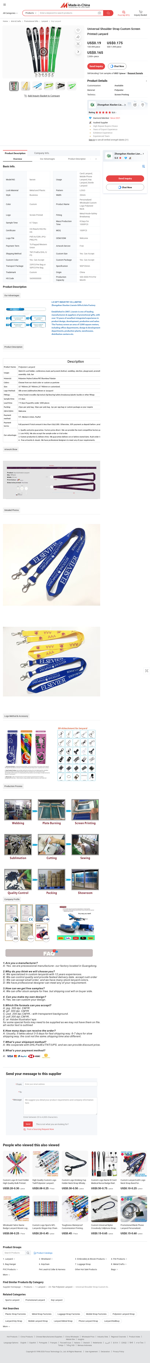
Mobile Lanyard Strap (38, 1321)
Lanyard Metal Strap (63, 1321)
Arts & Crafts (16, 21)
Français (53, 1342)
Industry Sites (102, 1336)
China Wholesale (72, 1336)
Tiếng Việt (70, 1345)
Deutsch (86, 1342)
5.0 (117, 158)
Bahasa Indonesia (85, 1345)
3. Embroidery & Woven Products (90, 1258)
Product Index (134, 1336)
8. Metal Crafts (118, 1264)
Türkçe (60, 1345)
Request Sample (135, 73)
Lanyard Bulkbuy (112, 1321)
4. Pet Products (118, 1258)
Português (43, 1342)
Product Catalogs (44, 1252)
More (5, 1326)
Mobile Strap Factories (96, 1314)
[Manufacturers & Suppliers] (75, 5)
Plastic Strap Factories (15, 1314)
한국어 (115, 1342)
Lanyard (44, 21)
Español (32, 1342)
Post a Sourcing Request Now (38, 1129)
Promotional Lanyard (35, 1300)
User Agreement (91, 1351)
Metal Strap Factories (41, 1314)
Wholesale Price (88, 1336)
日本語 (124, 1342)
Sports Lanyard (12, 1300)
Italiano (77, 1342)
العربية (107, 1342)
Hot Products (12, 1336)
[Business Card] (143, 166)
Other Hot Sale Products (86, 1269)
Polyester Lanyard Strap (124, 1314)
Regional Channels (118, 1336)
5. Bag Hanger (9, 1264)
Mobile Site (70, 1339)
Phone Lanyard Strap (88, 1321)
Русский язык (65, 1342)
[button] (90, 159)
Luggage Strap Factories (69, 1314)
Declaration (105, 1351)
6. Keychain (44, 1264)
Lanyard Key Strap (13, 1321)
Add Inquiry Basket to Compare (44, 95)
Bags (113, 1269)
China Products (27, 1336)
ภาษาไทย (139, 1342)
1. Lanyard (8, 1258)
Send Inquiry (96, 66)
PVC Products (9, 1269)
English (23, 1342)
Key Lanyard (56, 21)
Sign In (92, 139)
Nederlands (97, 1342)
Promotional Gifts (31, 21)
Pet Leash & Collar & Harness (52, 1269)
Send (28, 1124)
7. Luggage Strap (83, 1264)
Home (5, 21)
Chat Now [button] (119, 66)
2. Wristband (45, 1258)
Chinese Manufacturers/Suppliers (49, 1336)
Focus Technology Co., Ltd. (56, 1351)
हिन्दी (131, 1342)
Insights (81, 1339)
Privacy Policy (118, 1351)
